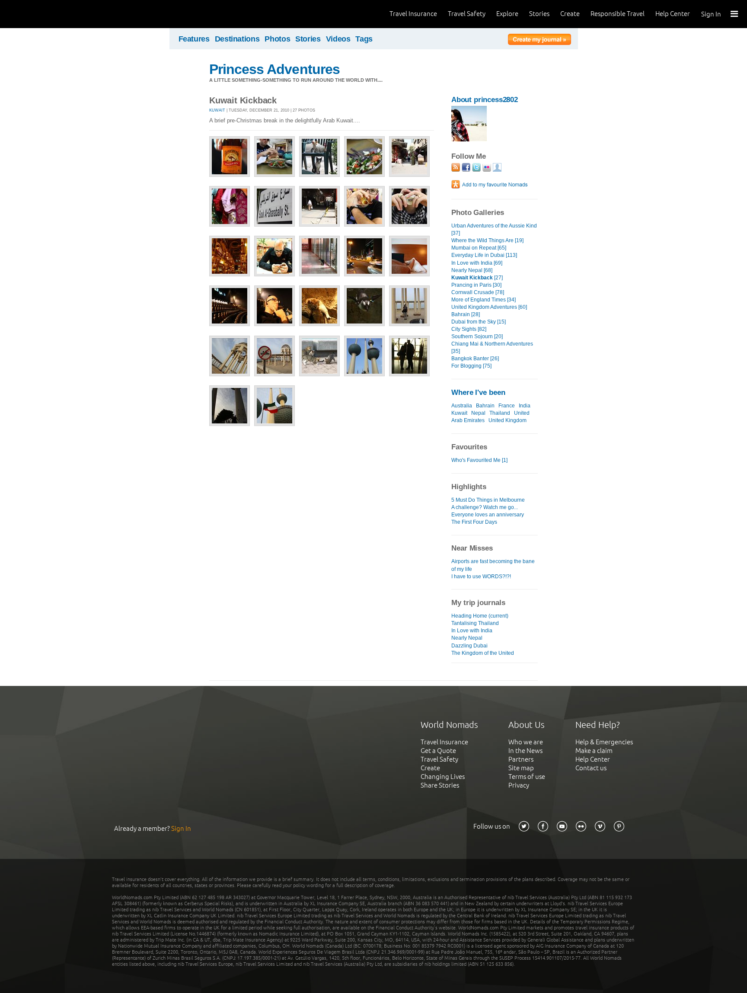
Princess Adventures (274, 69)
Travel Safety (466, 13)
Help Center (672, 13)
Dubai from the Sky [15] (478, 322)
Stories (539, 13)
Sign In (711, 14)
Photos (277, 39)
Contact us (591, 768)
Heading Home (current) (479, 616)
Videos (338, 39)
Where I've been (478, 392)
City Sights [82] (468, 329)
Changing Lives (443, 776)
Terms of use (526, 776)
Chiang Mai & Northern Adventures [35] (492, 347)
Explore (507, 13)
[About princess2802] (469, 139)
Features (194, 39)
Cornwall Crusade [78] (477, 292)
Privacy (518, 785)
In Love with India (471, 631)
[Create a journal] (539, 41)
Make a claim (594, 750)
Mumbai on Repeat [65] (478, 248)
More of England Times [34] (483, 300)
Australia (461, 406)
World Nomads (45, 14)
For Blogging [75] (471, 366)
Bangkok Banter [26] (475, 359)
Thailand (499, 413)
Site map (521, 768)
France (506, 406)
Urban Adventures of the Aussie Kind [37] (494, 229)
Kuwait (217, 110)
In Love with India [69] (476, 263)
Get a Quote (438, 750)
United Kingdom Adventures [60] (489, 307)
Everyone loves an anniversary (487, 515)
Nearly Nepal (466, 638)
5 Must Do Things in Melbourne (488, 500)
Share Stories (440, 785)
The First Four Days (474, 522)
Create (570, 13)
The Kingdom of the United (482, 653)
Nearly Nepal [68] (471, 270)
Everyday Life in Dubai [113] (484, 255)
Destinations (237, 39)
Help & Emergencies (604, 742)
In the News (525, 750)
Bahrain (485, 406)
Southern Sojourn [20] (477, 336)
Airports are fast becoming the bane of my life (493, 565)
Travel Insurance (413, 13)
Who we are (525, 742)
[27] (477, 278)
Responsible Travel (618, 13)
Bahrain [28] (465, 314)
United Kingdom (507, 420)
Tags (364, 39)
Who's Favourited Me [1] (479, 460)
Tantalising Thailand (475, 623)
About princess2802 (484, 100)
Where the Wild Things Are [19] (487, 240)
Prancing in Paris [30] (476, 285)
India (524, 406)
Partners (520, 759)
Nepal (478, 413)
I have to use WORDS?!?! (481, 576)
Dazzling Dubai (469, 646)
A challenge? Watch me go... (484, 507)
